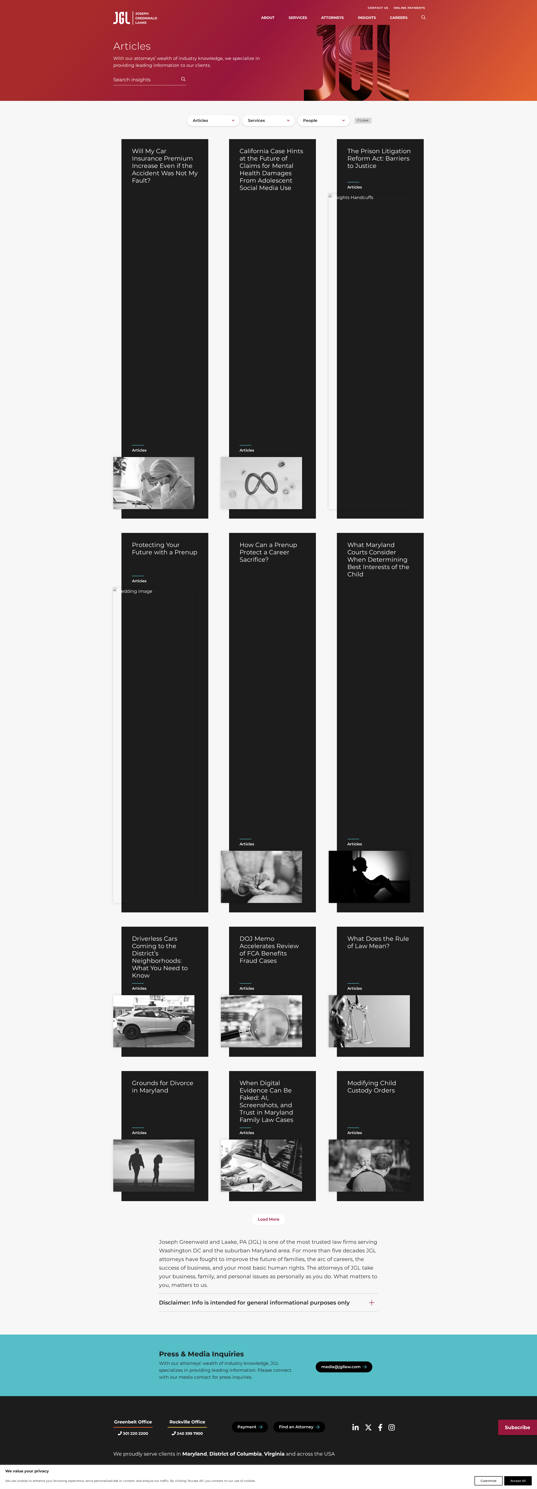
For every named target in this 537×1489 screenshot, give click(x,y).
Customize (489, 1481)
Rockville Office (187, 1421)
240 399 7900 (190, 1433)
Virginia (274, 1454)
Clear (364, 120)
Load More (268, 1219)
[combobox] (213, 120)
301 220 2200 (135, 1433)
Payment (246, 1426)
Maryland (194, 1454)
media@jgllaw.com (341, 1366)
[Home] (135, 18)
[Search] (423, 17)
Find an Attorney (296, 1426)
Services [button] (256, 120)
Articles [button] (200, 120)
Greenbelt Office (133, 1421)
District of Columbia (235, 1454)
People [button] (310, 120)
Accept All (518, 1481)
